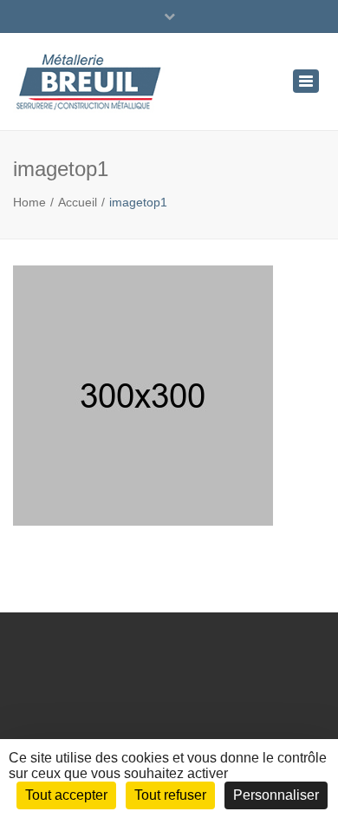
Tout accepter (66, 795)
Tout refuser (170, 795)
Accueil (77, 202)
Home (29, 202)
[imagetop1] (143, 403)
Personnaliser (276, 795)
